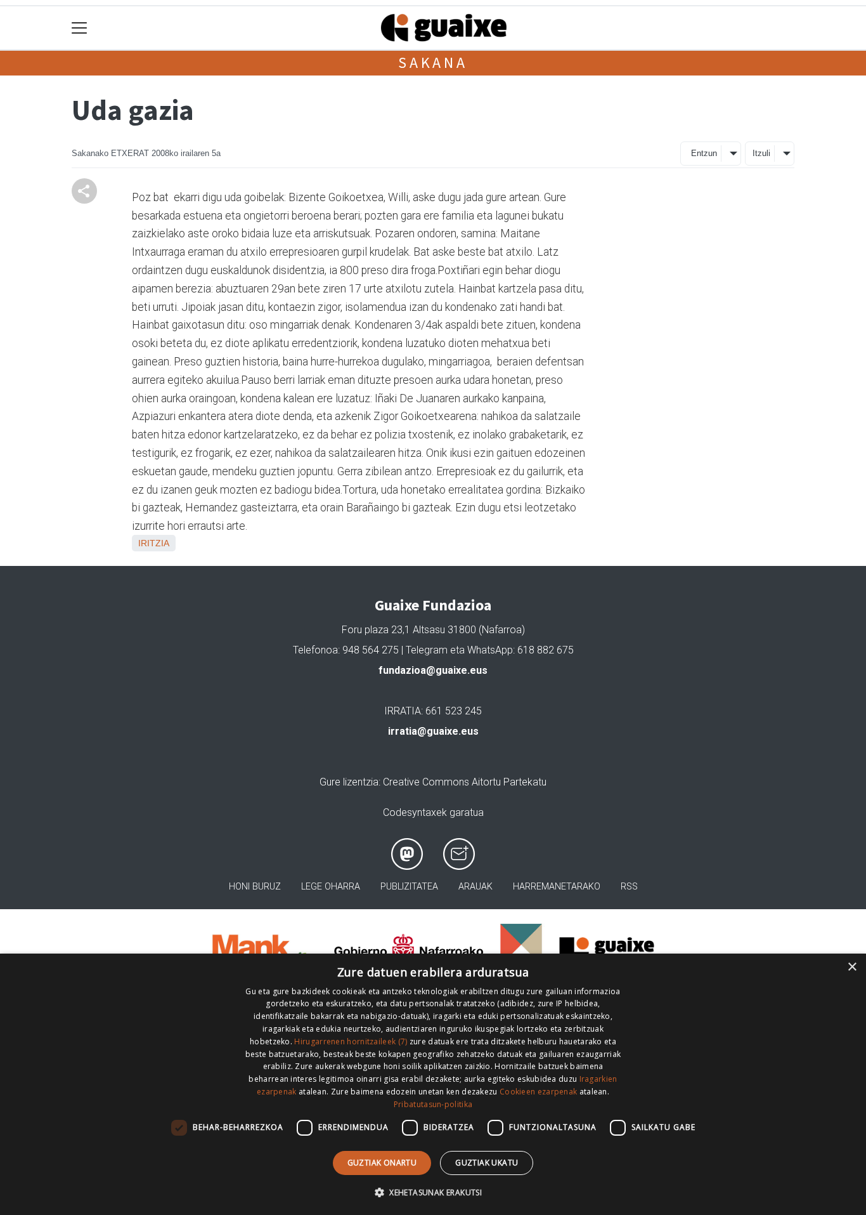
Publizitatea (409, 886)
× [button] (851, 967)
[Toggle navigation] (79, 28)
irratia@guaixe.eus (433, 731)
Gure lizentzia (349, 782)
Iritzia (153, 543)
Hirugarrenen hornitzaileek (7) (350, 1041)
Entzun (704, 153)
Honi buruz (255, 886)
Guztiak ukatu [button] (486, 1162)
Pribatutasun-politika (433, 1104)
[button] (433, 1192)
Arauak (475, 886)
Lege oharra (330, 886)
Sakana (433, 62)
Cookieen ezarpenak (538, 1091)
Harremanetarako (556, 886)
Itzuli (761, 153)
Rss (629, 886)
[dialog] (433, 1084)
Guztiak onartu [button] (382, 1162)
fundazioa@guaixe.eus (433, 670)
